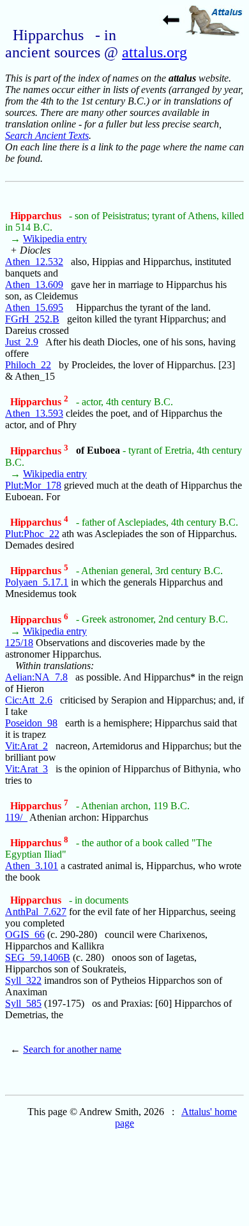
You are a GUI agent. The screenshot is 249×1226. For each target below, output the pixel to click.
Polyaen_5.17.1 (36, 582)
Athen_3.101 (31, 865)
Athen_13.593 (34, 413)
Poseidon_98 (31, 723)
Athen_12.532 (34, 261)
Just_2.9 (21, 341)
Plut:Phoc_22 (32, 533)
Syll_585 (23, 1003)
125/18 (19, 642)
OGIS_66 (25, 934)
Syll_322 (23, 980)
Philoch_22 (28, 364)
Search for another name (72, 1049)
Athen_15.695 (34, 307)
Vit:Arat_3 (26, 768)
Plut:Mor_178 (33, 485)
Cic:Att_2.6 (28, 700)
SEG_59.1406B (37, 957)
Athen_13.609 (34, 284)
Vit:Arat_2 (26, 745)
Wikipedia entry (55, 238)
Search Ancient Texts (47, 135)
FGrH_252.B (32, 319)
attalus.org (154, 52)
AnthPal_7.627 (35, 911)
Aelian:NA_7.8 (36, 677)
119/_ (16, 817)
